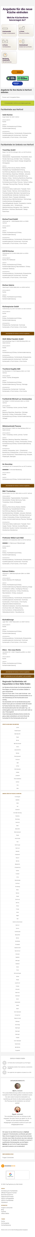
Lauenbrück (17, 983)
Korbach (17, 873)
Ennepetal (17, 944)
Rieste (17, 835)
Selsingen (17, 1034)
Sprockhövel (17, 950)
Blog (2, 1209)
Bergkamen (17, 864)
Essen (17, 1008)
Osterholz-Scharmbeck (17, 922)
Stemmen (17, 992)
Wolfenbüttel (17, 931)
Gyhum (17, 928)
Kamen (17, 870)
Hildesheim (17, 854)
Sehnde (17, 861)
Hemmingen (17, 845)
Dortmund (17, 899)
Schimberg (17, 1024)
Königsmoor (17, 1015)
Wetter (17, 1005)
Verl (17, 806)
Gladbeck (18, 963)
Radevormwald (17, 1018)
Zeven (17, 999)
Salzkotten (17, 828)
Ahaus (17, 905)
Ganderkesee (17, 880)
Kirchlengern (17, 796)
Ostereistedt (17, 1002)
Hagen (17, 915)
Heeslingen (17, 1027)
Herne (17, 912)
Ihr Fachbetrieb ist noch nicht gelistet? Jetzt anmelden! (17, 676)
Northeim (17, 883)
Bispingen (17, 1031)
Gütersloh (17, 809)
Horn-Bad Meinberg (17, 812)
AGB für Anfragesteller (7, 1198)
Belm (17, 825)
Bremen (17, 893)
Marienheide (17, 1044)
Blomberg (17, 819)
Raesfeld (17, 957)
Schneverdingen (17, 973)
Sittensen (17, 1021)
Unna (17, 877)
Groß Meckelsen (17, 1011)
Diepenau (17, 816)
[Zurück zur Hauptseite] (17, 1165)
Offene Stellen (5, 1213)
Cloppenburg (17, 867)
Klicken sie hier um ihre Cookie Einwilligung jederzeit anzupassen (14, 1229)
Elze (17, 841)
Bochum (17, 925)
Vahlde (17, 976)
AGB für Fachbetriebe (7, 1200)
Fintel (17, 970)
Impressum (4, 1202)
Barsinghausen (17, 832)
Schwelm (18, 989)
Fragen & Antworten (8, 1157)
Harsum (17, 857)
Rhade (17, 979)
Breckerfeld (17, 934)
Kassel (17, 896)
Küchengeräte (5, 1223)
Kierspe (17, 986)
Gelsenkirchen (17, 947)
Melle (17, 803)
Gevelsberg (17, 941)
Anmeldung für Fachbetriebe (9, 1191)
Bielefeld (17, 799)
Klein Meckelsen (17, 1040)
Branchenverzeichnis (7, 1194)
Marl (17, 918)
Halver (17, 967)
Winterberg (17, 886)
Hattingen (17, 960)
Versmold (17, 822)
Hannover (17, 848)
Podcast (3, 1211)
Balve (17, 889)
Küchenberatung (6, 1225)
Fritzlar (17, 909)
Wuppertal (17, 1050)
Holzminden (17, 838)
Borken (17, 938)
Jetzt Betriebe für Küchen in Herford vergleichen (18, 333)
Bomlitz (17, 902)
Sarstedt (17, 851)
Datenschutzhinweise (7, 1196)
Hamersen (17, 995)
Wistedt (17, 1037)
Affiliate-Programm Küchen (9, 1193)
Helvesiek (17, 954)
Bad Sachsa (17, 1047)
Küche (3, 1221)
